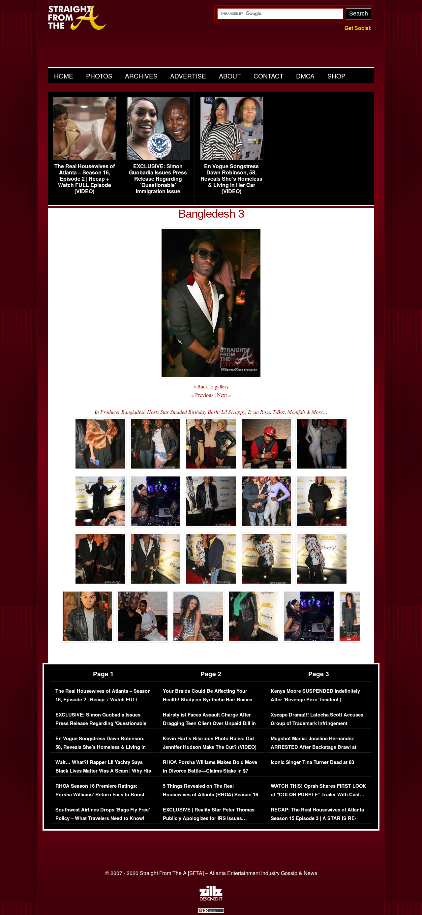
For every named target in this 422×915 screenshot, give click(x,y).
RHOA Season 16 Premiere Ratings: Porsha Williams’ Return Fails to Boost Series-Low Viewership (99, 794)
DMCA (305, 75)
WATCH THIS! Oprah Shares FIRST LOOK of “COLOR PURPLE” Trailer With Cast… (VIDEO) (318, 794)
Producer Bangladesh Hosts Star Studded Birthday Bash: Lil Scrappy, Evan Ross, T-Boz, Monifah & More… (213, 411)
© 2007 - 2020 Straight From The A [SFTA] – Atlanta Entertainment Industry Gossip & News (211, 873)
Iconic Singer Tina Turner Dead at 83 (312, 762)
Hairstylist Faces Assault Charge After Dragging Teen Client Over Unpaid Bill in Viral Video (209, 723)
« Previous (202, 394)
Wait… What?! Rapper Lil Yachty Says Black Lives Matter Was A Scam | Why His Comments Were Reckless (103, 770)
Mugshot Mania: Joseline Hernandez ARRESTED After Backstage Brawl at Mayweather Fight (313, 747)
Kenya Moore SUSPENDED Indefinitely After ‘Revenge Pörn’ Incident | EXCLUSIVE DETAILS (315, 699)
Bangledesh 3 (211, 213)
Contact (269, 75)
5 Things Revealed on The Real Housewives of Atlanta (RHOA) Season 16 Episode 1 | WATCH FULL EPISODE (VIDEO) (210, 798)
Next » (224, 394)
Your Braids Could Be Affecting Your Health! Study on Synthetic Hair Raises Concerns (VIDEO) (207, 699)
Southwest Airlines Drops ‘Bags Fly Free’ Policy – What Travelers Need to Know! (102, 814)
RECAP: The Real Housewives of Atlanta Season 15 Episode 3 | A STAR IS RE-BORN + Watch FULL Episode (317, 818)
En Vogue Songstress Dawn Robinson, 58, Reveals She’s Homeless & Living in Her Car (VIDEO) (231, 179)
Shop (336, 75)
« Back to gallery (211, 386)
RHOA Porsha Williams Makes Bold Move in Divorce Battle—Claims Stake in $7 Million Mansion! (210, 770)
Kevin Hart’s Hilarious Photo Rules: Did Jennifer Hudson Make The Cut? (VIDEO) (209, 742)
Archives (141, 75)
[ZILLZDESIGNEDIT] (211, 899)
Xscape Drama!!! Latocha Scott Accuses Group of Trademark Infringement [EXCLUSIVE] (317, 723)
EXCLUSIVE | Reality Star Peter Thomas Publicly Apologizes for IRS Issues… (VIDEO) (209, 818)
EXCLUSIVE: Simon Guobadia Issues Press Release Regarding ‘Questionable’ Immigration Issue (158, 179)
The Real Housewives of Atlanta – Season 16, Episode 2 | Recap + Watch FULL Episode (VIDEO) (84, 179)
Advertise (188, 75)
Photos (99, 75)
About (230, 75)
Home (63, 75)
